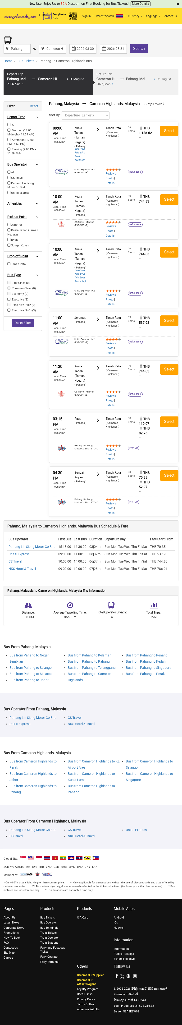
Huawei (118, 927)
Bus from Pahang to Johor (29, 680)
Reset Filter (23, 323)
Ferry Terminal (49, 962)
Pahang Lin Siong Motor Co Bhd (32, 547)
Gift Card (82, 917)
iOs (116, 922)
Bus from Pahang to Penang (147, 655)
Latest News (11, 922)
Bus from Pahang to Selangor (31, 668)
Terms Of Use (85, 1004)
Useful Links (84, 994)
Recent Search (105, 16)
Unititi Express (19, 554)
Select (169, 131)
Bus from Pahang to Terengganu (92, 668)
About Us (9, 917)
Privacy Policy (86, 999)
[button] (121, 16)
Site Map (9, 952)
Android (119, 917)
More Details (140, 3)
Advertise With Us (88, 1009)
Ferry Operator (49, 956)
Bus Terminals (49, 927)
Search (139, 48)
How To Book (12, 937)
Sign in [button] (86, 16)
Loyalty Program (87, 989)
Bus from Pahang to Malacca (30, 674)
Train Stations (49, 942)
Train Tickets (48, 932)
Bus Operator (48, 922)
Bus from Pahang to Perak (145, 674)
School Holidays (124, 958)
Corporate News (14, 927)
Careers (8, 957)
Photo (110, 178)
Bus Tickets (26, 61)
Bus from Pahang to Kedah (146, 662)
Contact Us (170, 16)
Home (8, 61)
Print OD (133, 448)
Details (110, 183)
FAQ (6, 942)
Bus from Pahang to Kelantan (89, 655)
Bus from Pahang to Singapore (148, 668)
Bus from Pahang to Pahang (89, 662)
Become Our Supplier (90, 975)
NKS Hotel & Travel (22, 569)
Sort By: (54, 115)
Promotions (11, 932)
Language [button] (151, 16)
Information (121, 949)
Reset (34, 106)
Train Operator (49, 937)
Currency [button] (134, 16)
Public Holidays (124, 954)
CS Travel (15, 561)
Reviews (111, 173)
